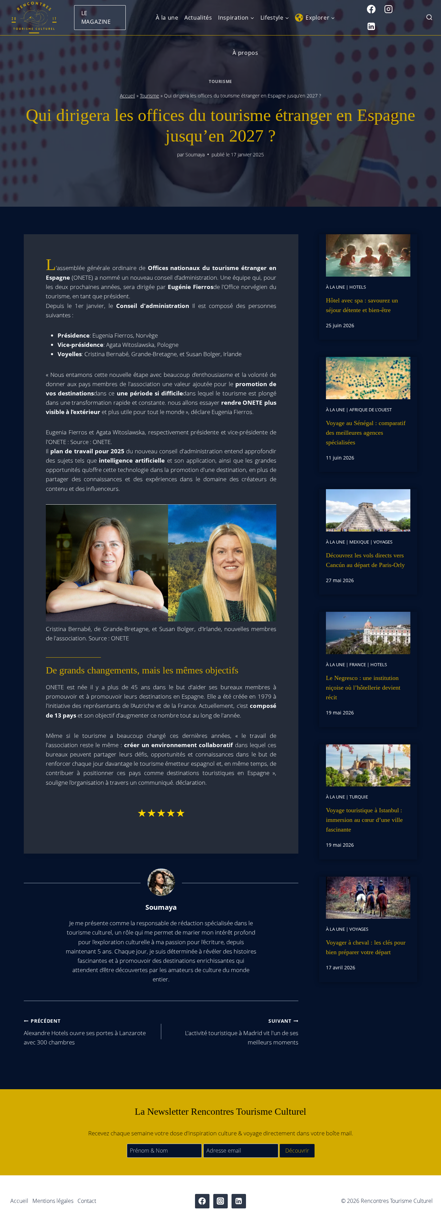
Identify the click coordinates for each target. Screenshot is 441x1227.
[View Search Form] (429, 17)
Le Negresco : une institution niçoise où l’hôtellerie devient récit (363, 687)
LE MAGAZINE (96, 17)
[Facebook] (371, 9)
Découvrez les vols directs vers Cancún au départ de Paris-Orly (365, 560)
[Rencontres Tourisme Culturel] (34, 17)
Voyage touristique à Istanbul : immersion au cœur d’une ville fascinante (364, 820)
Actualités (198, 17)
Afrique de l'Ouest (370, 409)
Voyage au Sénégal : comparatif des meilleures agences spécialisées (366, 433)
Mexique (359, 542)
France (357, 664)
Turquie (358, 797)
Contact (87, 1201)
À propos (245, 52)
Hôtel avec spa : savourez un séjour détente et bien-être (362, 305)
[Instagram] (388, 9)
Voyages (382, 542)
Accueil (127, 95)
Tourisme (220, 81)
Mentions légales (52, 1201)
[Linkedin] (371, 26)
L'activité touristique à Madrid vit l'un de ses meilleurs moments (241, 1032)
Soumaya (195, 154)
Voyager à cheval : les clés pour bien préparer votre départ (366, 947)
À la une (167, 17)
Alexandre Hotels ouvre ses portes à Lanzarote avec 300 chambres (85, 1032)
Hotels (357, 287)
